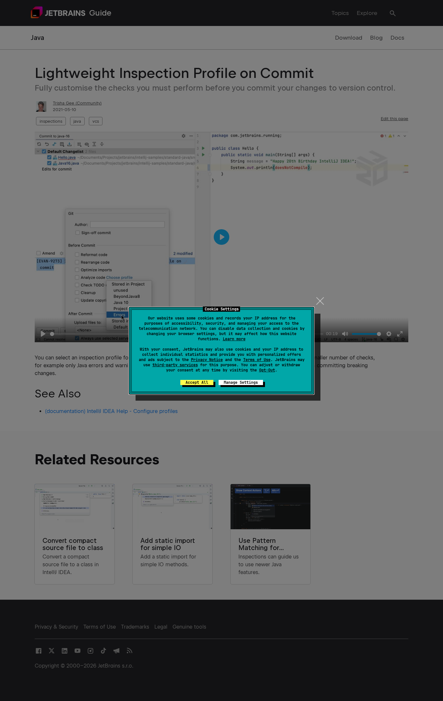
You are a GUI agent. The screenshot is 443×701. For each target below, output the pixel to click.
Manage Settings (241, 382)
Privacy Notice (207, 359)
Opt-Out (267, 370)
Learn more (234, 339)
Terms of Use (256, 359)
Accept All (197, 382)
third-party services (175, 365)
